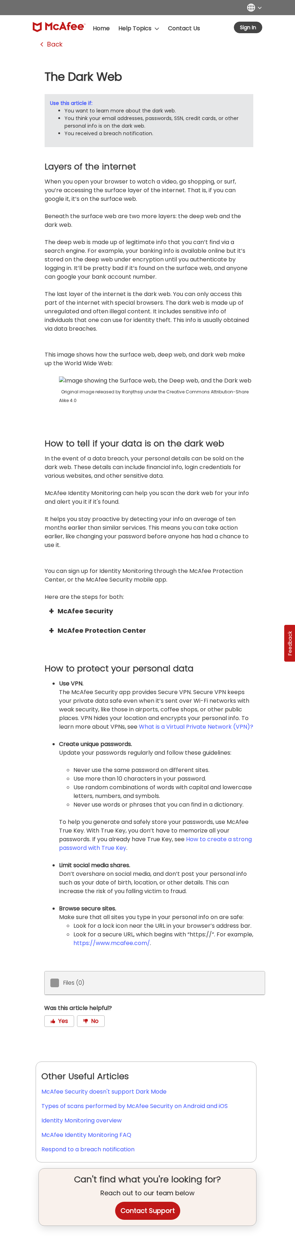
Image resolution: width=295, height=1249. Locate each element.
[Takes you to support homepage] (59, 27)
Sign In (248, 27)
